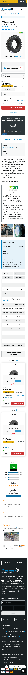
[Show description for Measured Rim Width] (23, 329)
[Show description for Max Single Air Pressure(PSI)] (23, 313)
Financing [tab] (7, 277)
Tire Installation (15, 639)
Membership (4, 636)
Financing (9, 631)
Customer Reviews (6, 639)
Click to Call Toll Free (14, 563)
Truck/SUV (10, 654)
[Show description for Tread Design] (23, 321)
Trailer (21, 654)
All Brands (4, 628)
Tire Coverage (12, 641)
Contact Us (10, 628)
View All (14, 662)
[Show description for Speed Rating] (23, 294)
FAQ (10, 636)
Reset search (14, 16)
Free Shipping (4, 646)
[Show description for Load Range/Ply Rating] (23, 300)
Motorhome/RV (15, 657)
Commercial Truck (6, 657)
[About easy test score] (14, 56)
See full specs (13, 112)
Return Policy (4, 634)
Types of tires (6, 300)
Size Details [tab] (19, 277)
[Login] (18, 9)
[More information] (17, 360)
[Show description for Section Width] (23, 333)
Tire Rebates (17, 628)
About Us (3, 631)
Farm (10, 662)
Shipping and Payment (18, 631)
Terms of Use (4, 641)
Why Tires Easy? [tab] (18, 139)
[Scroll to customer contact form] (23, 132)
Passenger (4, 654)
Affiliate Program (16, 644)
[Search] (15, 9)
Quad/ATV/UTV (5, 659)
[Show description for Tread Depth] (23, 317)
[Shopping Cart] (21, 9)
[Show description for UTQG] (23, 304)
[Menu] (24, 9)
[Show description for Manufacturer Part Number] (23, 345)
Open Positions (5, 649)
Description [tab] (8, 139)
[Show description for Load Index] (23, 289)
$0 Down (9, 89)
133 (11, 29)
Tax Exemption (16, 646)
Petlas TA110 (13, 365)
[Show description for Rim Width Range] (23, 325)
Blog (10, 646)
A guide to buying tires (7, 295)
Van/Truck (16, 654)
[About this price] (22, 86)
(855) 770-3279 (9, 259)
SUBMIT (13, 613)
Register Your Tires (13, 634)
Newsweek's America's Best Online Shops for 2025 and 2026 (11, 581)
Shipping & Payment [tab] (19, 274)
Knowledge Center (6, 644)
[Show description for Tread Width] (23, 337)
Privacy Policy (20, 641)
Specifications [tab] (7, 274)
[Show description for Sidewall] (23, 285)
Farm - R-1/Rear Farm (6, 26)
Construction (4, 662)
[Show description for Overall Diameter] (23, 341)
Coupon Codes (15, 636)
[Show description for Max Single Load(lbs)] (23, 308)
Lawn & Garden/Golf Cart (16, 659)
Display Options (10, 549)
